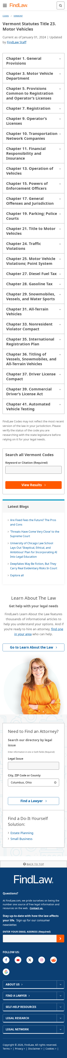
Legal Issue (15, 759)
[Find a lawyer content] (60, 995)
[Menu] (4, 5)
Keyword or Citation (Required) (26, 463)
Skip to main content (33, 4)
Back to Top (35, 864)
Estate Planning (21, 833)
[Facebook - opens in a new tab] (6, 960)
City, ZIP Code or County (24, 775)
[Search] (60, 5)
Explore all (17, 575)
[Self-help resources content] (60, 1007)
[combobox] (33, 766)
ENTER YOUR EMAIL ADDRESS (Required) (27, 931)
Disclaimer (34, 1048)
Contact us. (36, 908)
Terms (6, 1048)
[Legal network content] (60, 1029)
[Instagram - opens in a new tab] (41, 960)
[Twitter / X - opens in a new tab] (29, 960)
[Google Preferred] (6, 972)
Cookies (50, 1048)
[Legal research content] (60, 1018)
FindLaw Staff (16, 42)
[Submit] (60, 938)
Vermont (18, 16)
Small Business (21, 839)
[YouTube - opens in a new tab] (18, 960)
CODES (6, 16)
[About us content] (60, 984)
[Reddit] (53, 960)
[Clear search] (55, 782)
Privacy (19, 1048)
